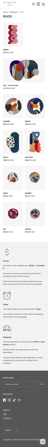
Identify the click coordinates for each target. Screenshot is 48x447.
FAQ (4, 414)
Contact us (7, 418)
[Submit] (41, 384)
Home (5, 12)
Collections (13, 12)
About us (6, 410)
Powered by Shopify (35, 440)
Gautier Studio (21, 440)
